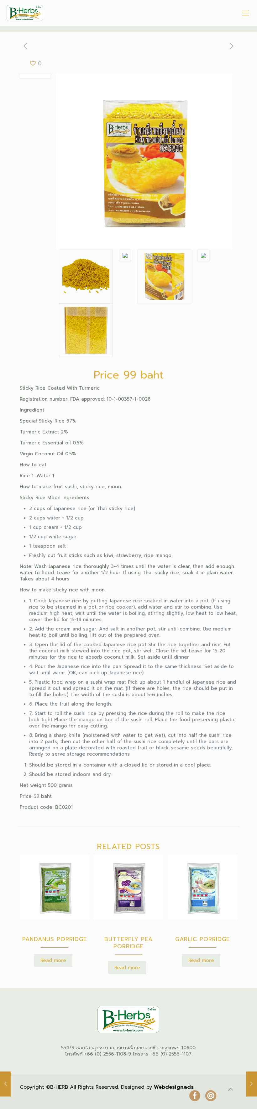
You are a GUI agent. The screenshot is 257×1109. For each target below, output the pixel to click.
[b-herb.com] (24, 13)
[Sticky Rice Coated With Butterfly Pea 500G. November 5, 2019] (251, 1083)
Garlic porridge (202, 939)
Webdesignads (174, 1087)
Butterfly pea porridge (128, 943)
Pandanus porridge (54, 939)
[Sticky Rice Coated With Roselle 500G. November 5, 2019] (5, 1083)
